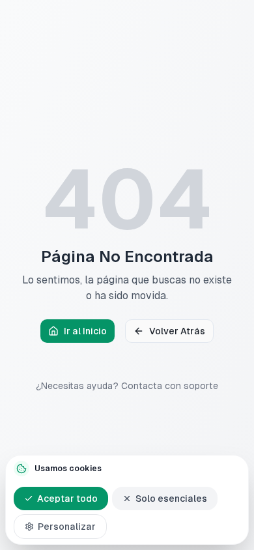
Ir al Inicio (85, 331)
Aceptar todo (67, 498)
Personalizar (67, 526)
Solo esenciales (171, 498)
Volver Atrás (177, 331)
